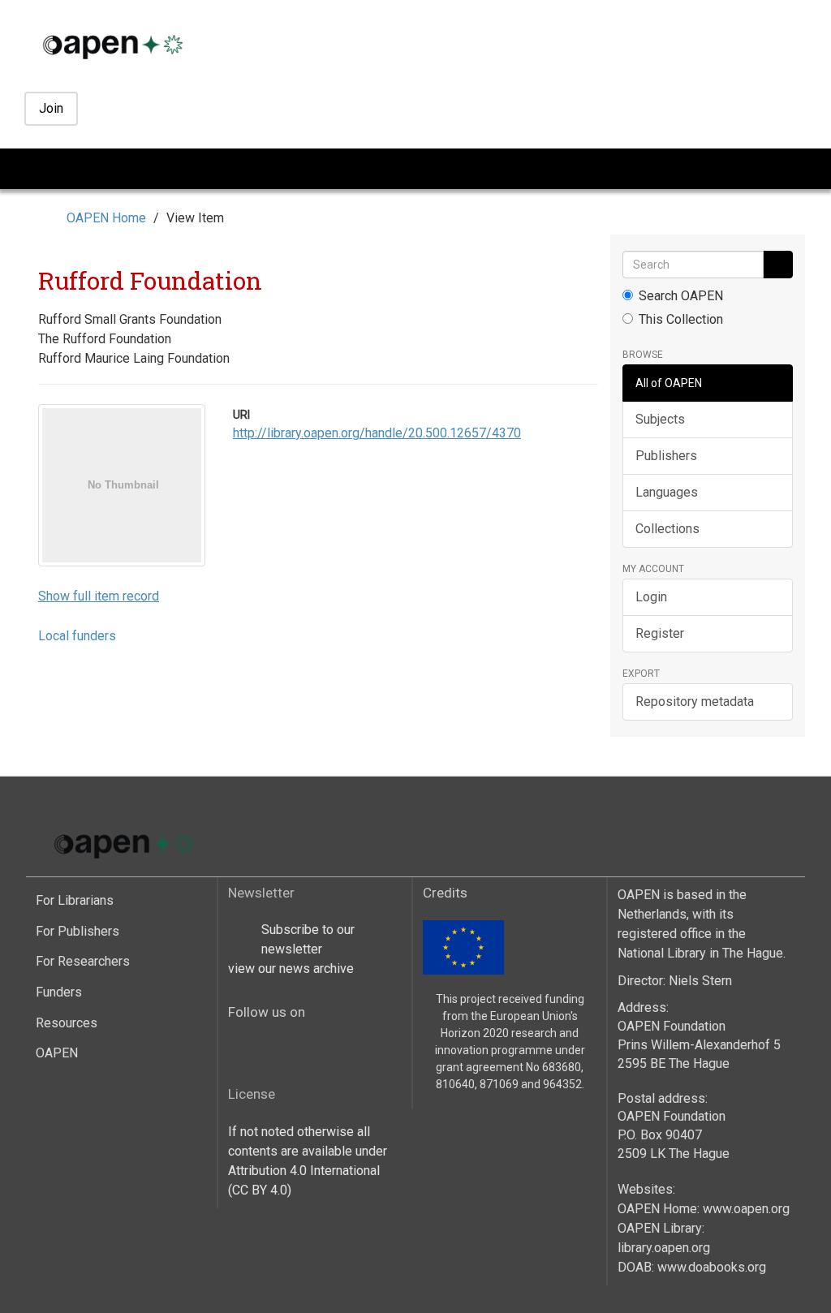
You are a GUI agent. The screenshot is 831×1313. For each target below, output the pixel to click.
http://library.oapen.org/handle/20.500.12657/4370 (377, 433)
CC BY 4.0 (259, 1190)
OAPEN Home (106, 218)
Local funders (77, 636)
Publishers (666, 455)
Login (651, 597)
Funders (59, 992)
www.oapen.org (746, 1208)
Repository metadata (694, 701)
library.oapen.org (664, 1247)
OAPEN (57, 1053)
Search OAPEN (681, 295)
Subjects (660, 419)
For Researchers (83, 961)
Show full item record (98, 596)
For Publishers (77, 931)
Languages (666, 492)
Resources (66, 1023)
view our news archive (291, 968)
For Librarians (75, 900)
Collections (667, 528)
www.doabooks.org (711, 1267)
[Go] (778, 264)
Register (659, 633)
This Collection (681, 319)
